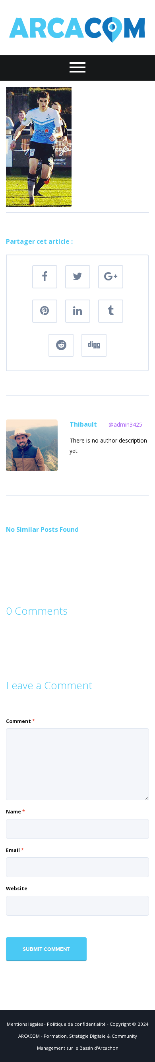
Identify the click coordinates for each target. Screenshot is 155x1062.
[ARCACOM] (77, 27)
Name (15, 811)
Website (16, 888)
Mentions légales (25, 1024)
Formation (55, 1036)
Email (15, 850)
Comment (20, 721)
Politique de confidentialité (76, 1024)
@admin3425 (125, 424)
